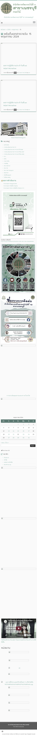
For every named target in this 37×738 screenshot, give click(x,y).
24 (29, 434)
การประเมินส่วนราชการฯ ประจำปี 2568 (13, 149)
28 (13, 438)
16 (23, 431)
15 (18, 431)
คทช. (5, 159)
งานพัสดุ (6, 163)
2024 (8, 29)
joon (29, 72)
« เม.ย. (3, 442)
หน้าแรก (3, 29)
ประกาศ (6, 168)
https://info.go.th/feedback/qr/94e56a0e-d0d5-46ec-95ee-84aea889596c (17, 241)
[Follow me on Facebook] (2, 23)
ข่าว (15, 72)
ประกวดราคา (7, 166)
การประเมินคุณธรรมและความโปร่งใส (18, 395)
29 (18, 438)
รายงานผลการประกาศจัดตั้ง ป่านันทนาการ (13, 188)
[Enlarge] (33, 246)
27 (9, 438)
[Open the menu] (34, 22)
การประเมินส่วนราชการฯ (10, 147)
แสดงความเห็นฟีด (8, 462)
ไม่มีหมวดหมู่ (7, 177)
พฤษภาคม (15, 29)
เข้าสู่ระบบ (6, 457)
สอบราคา (6, 172)
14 (13, 431)
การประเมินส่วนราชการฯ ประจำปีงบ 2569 (14, 154)
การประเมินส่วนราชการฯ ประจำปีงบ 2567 (14, 152)
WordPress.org (7, 464)
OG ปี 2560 (6, 145)
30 (23, 438)
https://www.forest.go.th (18, 137)
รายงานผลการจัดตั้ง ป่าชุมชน (10, 186)
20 (9, 434)
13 (9, 431)
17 (28, 431)
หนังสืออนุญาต (7, 175)
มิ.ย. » (7, 442)
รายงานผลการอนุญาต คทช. (10, 183)
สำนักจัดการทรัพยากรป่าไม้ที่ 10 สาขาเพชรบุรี (14, 734)
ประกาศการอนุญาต (8, 170)
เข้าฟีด (5, 460)
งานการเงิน (6, 161)
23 (23, 434)
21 (13, 434)
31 (29, 438)
